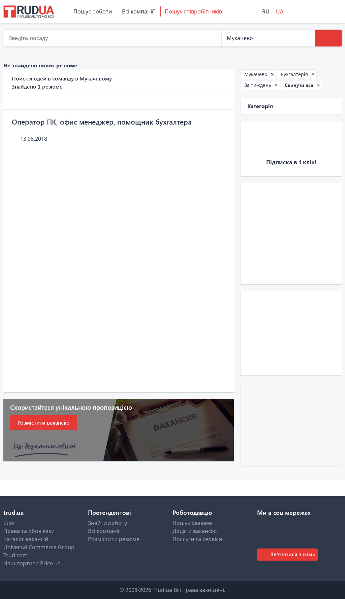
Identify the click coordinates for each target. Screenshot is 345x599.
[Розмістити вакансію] (297, 11)
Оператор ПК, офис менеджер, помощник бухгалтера (102, 121)
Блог (9, 523)
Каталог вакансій (25, 539)
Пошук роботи (92, 11)
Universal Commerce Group (38, 547)
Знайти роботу (107, 523)
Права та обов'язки (29, 531)
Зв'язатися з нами (292, 554)
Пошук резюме (192, 523)
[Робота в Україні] (28, 11)
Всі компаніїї (138, 11)
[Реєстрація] (317, 11)
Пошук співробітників (193, 11)
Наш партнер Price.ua (32, 563)
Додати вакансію (194, 531)
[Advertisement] (118, 230)
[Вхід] (336, 11)
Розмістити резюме (113, 539)
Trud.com (15, 555)
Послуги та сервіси (197, 539)
